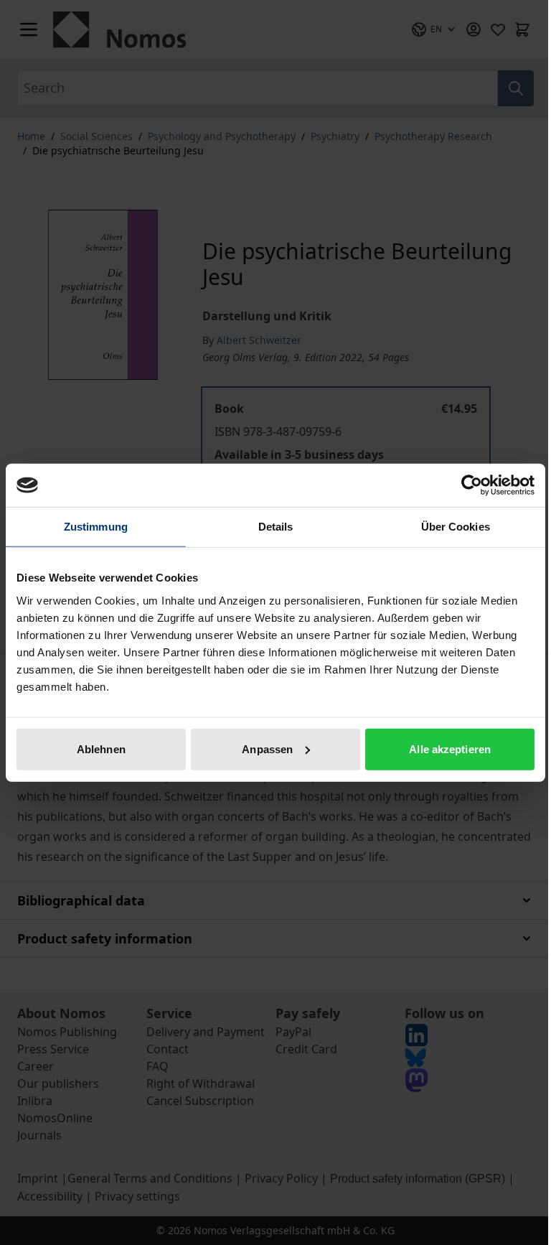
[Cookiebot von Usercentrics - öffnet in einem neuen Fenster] (471, 485)
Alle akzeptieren (450, 748)
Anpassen (267, 748)
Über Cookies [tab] (455, 527)
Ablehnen (101, 748)
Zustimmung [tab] (96, 527)
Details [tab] (275, 527)
